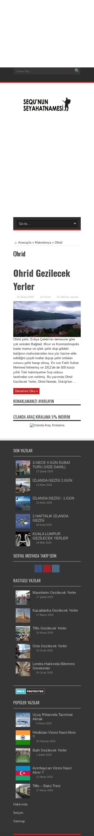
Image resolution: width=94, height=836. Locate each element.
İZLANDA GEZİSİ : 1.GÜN (53, 498)
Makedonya (43, 242)
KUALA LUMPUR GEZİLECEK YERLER (50, 536)
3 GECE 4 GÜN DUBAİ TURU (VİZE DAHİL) (51, 464)
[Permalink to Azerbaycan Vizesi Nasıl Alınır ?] (23, 779)
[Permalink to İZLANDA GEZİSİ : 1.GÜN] (23, 509)
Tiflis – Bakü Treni (46, 786)
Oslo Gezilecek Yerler (50, 646)
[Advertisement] (47, 164)
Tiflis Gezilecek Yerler (50, 628)
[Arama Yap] (77, 71)
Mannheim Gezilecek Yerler (54, 592)
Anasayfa (24, 242)
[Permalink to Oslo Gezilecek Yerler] (23, 657)
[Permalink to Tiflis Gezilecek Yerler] (23, 639)
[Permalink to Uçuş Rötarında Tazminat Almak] (23, 726)
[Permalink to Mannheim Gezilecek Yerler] (23, 604)
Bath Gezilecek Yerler (50, 750)
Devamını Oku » (26, 391)
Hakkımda (20, 804)
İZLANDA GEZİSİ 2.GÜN (52, 480)
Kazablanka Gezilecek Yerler (55, 610)
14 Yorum (45, 297)
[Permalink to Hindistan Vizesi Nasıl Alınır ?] (23, 743)
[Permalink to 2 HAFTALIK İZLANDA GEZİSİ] (23, 527)
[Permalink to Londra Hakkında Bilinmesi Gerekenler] (23, 675)
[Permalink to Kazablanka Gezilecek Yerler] (23, 621)
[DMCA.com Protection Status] (30, 693)
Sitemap (19, 821)
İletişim (18, 813)
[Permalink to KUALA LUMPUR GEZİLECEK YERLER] (23, 545)
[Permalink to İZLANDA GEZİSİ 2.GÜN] (23, 491)
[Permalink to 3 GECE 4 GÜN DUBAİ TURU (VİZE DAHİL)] (23, 474)
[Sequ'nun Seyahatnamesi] (47, 109)
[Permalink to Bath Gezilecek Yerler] (23, 761)
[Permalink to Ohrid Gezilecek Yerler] (47, 336)
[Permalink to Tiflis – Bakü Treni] (23, 797)
